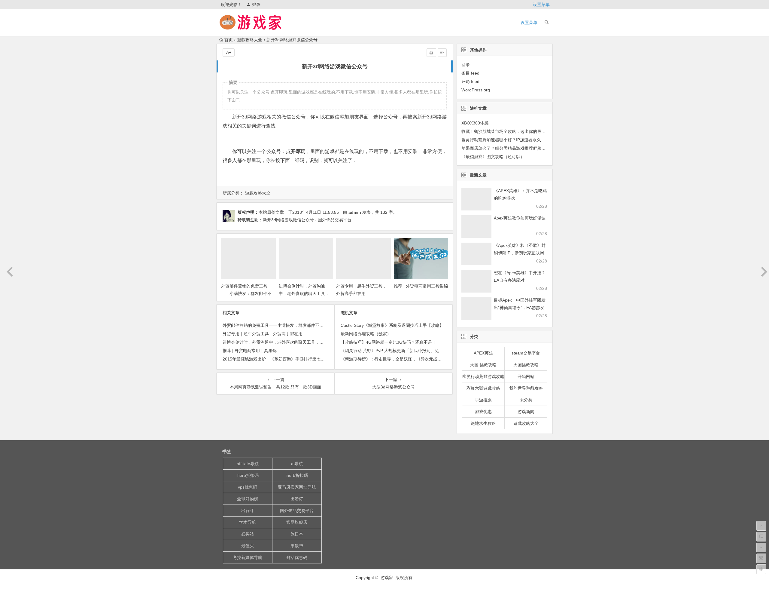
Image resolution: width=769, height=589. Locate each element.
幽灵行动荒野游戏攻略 (483, 376)
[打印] (431, 52)
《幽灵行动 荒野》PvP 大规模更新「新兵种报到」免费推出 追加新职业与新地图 (416, 350)
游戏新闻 (526, 411)
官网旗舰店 (296, 522)
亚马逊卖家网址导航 (297, 487)
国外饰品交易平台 (297, 510)
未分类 (526, 399)
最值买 (247, 545)
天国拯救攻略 (526, 364)
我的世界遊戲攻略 (526, 388)
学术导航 (247, 522)
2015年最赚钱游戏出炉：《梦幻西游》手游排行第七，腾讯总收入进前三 (290, 359)
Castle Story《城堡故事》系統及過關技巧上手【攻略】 (392, 325)
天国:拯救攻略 (483, 364)
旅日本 (296, 534)
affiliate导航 (248, 463)
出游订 (296, 498)
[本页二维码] (761, 569)
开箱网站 (526, 376)
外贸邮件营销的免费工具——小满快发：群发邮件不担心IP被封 (246, 293)
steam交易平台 (526, 353)
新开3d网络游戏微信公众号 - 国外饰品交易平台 (307, 219)
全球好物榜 (247, 498)
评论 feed (470, 81)
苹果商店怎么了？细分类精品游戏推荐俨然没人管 (507, 148)
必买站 (247, 534)
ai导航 (297, 463)
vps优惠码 (247, 487)
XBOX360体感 (474, 123)
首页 (228, 39)
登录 (256, 4)
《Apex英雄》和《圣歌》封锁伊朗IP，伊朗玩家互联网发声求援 (520, 253)
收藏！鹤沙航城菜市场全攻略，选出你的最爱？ (505, 131)
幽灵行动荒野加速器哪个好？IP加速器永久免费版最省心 (513, 139)
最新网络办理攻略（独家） (366, 333)
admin (354, 212)
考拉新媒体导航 (247, 557)
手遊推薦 (483, 399)
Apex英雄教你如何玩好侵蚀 (520, 218)
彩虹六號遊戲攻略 (483, 388)
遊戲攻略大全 (249, 39)
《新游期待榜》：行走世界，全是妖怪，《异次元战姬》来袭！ (399, 359)
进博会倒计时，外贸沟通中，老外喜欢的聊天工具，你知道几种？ (304, 293)
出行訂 (247, 510)
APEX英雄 (483, 353)
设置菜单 (541, 4)
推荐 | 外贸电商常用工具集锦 (421, 286)
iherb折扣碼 (297, 475)
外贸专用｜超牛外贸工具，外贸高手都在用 (262, 333)
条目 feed (470, 73)
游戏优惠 (483, 411)
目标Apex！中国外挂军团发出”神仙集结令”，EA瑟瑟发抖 (520, 308)
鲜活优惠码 (296, 557)
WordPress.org (475, 89)
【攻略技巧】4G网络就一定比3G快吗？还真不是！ (388, 342)
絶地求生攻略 (483, 423)
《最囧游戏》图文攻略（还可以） (492, 156)
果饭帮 (296, 545)
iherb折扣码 (247, 475)
